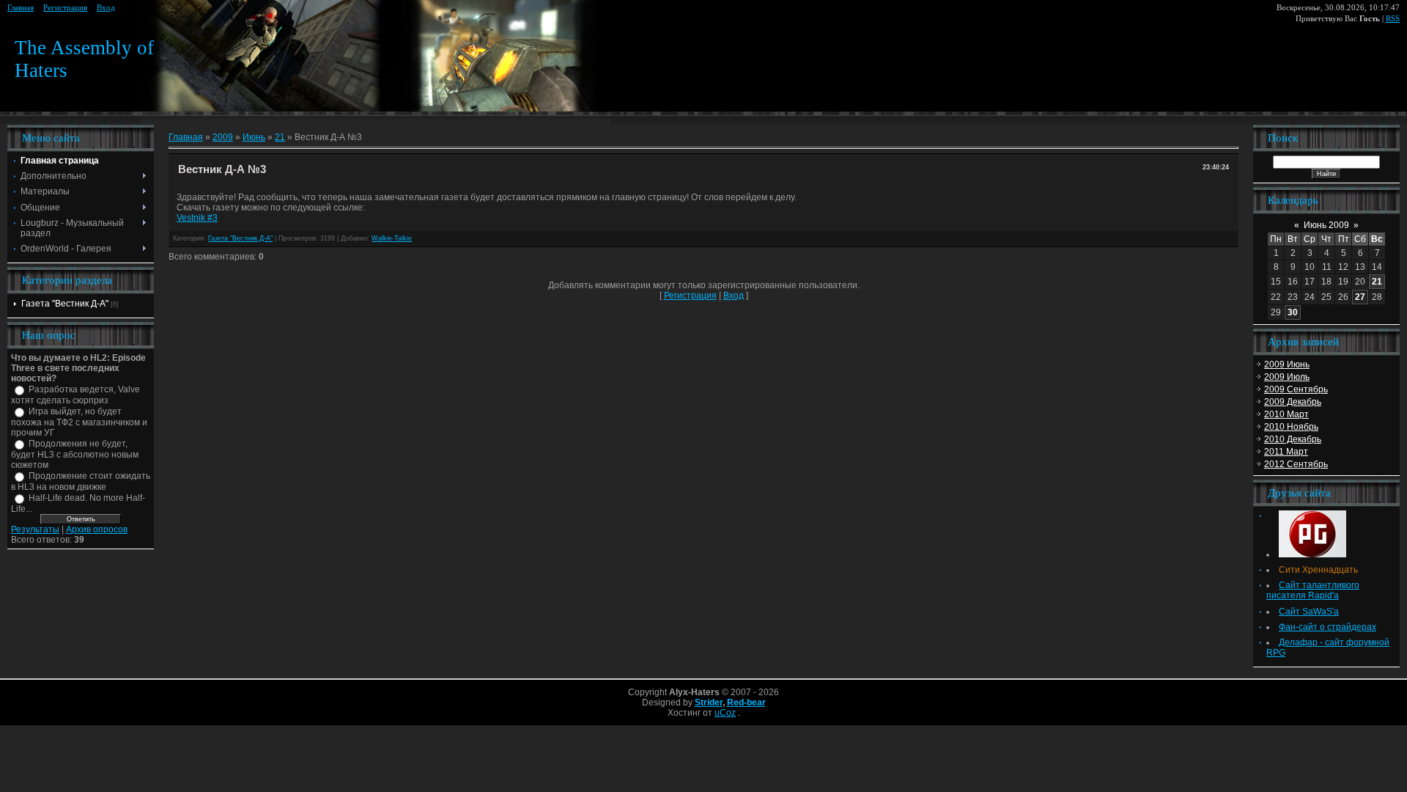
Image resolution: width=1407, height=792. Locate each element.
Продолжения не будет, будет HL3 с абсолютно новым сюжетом (75, 454)
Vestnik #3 (197, 218)
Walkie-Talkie (392, 238)
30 (1293, 312)
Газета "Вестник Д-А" (64, 303)
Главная (20, 8)
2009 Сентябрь (1296, 389)
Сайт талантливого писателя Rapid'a (1312, 590)
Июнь (254, 137)
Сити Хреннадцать (1318, 570)
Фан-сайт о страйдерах (1327, 627)
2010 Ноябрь (1291, 427)
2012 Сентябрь (1296, 464)
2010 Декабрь (1292, 439)
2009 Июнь (1287, 364)
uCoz (725, 713)
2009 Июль (1287, 377)
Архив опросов (97, 529)
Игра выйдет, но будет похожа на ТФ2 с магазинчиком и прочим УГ (79, 422)
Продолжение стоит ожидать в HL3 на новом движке (80, 481)
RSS (1393, 19)
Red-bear (746, 702)
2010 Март (1286, 414)
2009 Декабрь (1292, 402)
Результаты (35, 529)
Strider (709, 702)
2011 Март (1286, 452)
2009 (223, 137)
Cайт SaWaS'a (1309, 611)
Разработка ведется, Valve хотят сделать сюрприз (75, 395)
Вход (106, 8)
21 (280, 137)
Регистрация (65, 8)
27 (1360, 297)
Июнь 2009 (1326, 225)
